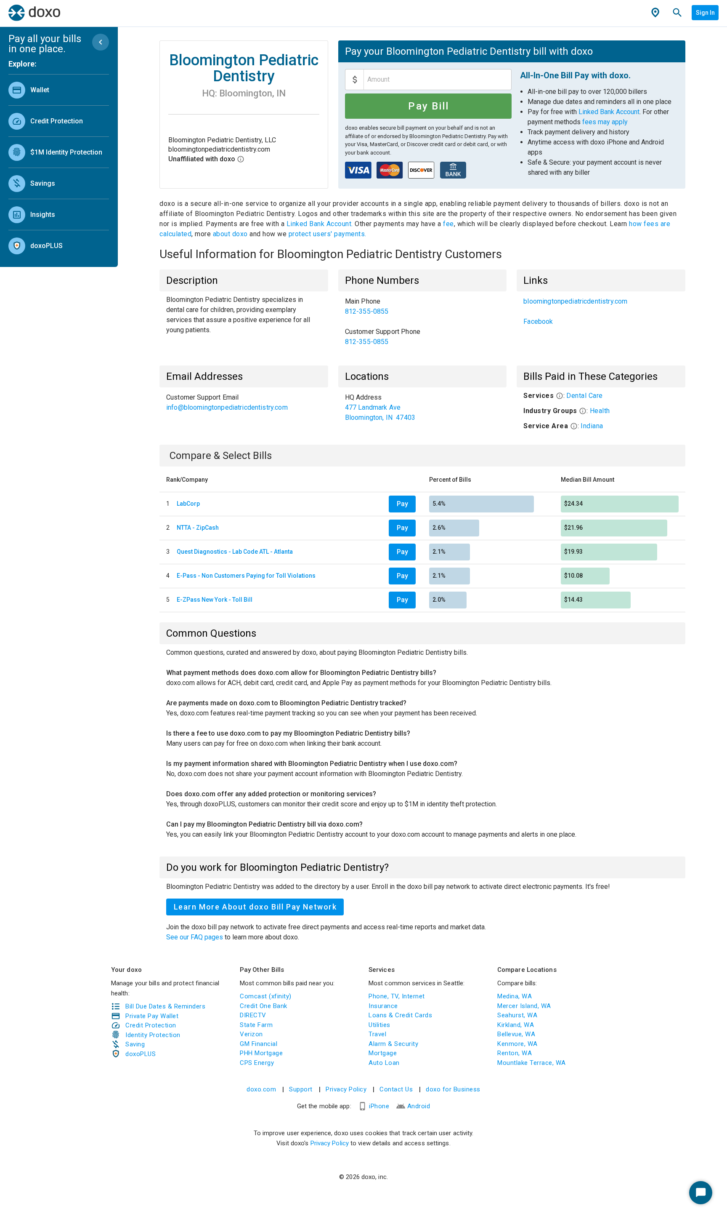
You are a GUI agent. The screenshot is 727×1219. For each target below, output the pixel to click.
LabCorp (188, 503)
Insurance (383, 1006)
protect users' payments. (327, 234)
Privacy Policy (346, 1089)
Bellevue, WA (516, 1034)
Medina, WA (514, 996)
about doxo (230, 234)
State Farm (256, 1025)
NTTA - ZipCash (198, 527)
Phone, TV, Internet (397, 996)
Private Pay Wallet (151, 1016)
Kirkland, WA (515, 1025)
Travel (377, 1034)
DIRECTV (253, 1015)
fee (448, 224)
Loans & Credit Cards (400, 1015)
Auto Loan (384, 1063)
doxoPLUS (140, 1054)
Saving (135, 1044)
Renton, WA (514, 1053)
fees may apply (605, 122)
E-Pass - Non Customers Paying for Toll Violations (246, 575)
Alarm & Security (393, 1044)
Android (418, 1106)
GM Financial (258, 1044)
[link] (58, 90)
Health (600, 411)
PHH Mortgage (261, 1053)
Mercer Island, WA (524, 1006)
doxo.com (261, 1089)
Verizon (251, 1034)
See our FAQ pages (195, 937)
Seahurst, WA (517, 1015)
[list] (58, 166)
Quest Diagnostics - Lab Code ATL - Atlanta (235, 551)
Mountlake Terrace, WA (531, 1063)
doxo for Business (453, 1089)
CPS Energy (257, 1063)
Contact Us (396, 1089)
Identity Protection (152, 1035)
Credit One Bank (263, 1006)
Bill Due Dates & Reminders (165, 1006)
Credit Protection (150, 1025)
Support (301, 1089)
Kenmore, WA (517, 1044)
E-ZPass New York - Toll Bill (214, 599)
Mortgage (383, 1053)
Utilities (379, 1025)
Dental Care (584, 396)
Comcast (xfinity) (266, 996)
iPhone (379, 1106)
